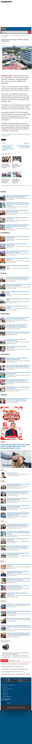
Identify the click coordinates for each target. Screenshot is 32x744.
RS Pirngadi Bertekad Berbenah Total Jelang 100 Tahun (18, 332)
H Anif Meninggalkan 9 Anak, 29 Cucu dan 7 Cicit (13, 671)
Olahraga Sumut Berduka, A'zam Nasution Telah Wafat (18, 618)
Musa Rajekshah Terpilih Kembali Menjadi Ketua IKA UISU (15, 669)
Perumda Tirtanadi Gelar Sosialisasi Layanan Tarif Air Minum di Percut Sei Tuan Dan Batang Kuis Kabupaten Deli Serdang (17, 204)
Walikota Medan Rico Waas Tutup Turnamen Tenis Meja (18, 604)
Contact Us (5, 690)
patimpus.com (15, 707)
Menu (4, 28)
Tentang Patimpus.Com (8, 689)
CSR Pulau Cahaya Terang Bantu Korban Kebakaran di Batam (15, 663)
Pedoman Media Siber (7, 696)
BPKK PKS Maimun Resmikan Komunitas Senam (12, 666)
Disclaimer (5, 687)
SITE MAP (5, 694)
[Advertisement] (16, 15)
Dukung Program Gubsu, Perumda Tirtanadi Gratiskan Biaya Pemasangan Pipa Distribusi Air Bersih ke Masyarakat (17, 226)
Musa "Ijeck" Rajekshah (12, 473)
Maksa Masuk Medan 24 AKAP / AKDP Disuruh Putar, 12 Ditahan (16, 674)
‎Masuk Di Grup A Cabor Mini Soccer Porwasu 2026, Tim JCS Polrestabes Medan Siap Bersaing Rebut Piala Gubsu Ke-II (19, 627)
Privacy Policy (6, 692)
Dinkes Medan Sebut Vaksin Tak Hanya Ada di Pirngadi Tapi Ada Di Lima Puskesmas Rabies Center (15, 446)
